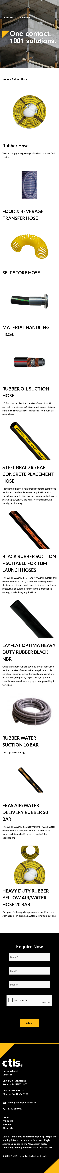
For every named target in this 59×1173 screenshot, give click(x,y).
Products (7, 1120)
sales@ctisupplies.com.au (21, 1102)
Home (5, 79)
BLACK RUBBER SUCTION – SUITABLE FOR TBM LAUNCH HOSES (29, 563)
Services (7, 1124)
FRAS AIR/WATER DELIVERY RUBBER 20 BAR (25, 812)
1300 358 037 (14, 1108)
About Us (7, 1128)
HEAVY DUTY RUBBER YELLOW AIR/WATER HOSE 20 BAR (25, 897)
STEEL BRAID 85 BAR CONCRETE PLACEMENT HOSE (28, 474)
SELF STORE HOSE (21, 272)
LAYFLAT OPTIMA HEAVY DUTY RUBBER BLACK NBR (29, 652)
